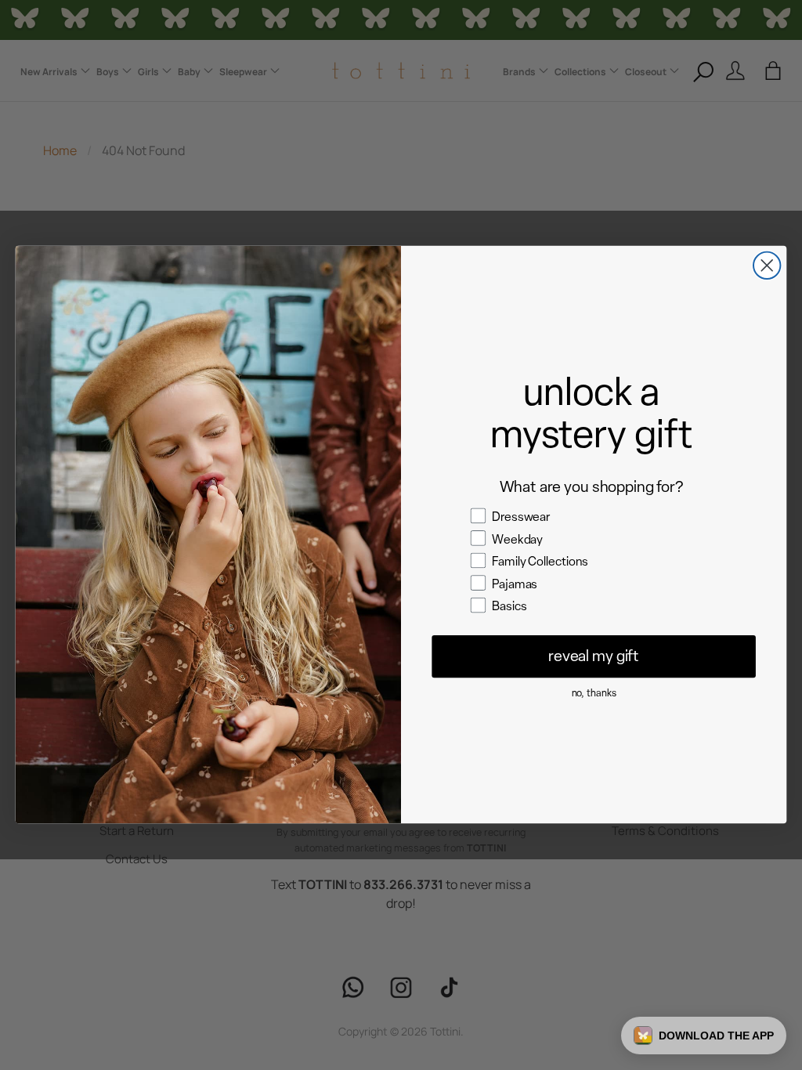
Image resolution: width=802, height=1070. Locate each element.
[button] (703, 1035)
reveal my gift (593, 656)
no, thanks (594, 692)
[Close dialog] (766, 265)
